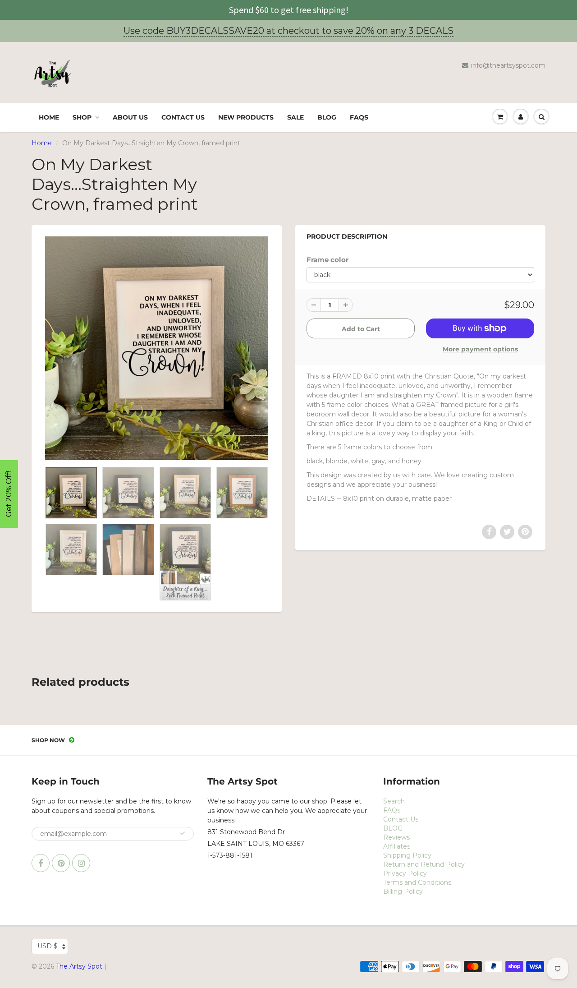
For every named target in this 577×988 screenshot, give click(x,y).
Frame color (327, 259)
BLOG (326, 117)
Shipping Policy (407, 855)
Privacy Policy (405, 873)
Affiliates (396, 846)
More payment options (480, 349)
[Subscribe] (182, 833)
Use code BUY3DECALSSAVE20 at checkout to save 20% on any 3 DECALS (288, 30)
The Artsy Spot (79, 966)
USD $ (47, 946)
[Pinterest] (61, 863)
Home (49, 117)
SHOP (82, 117)
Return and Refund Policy (424, 864)
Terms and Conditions (417, 882)
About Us (130, 117)
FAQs (359, 117)
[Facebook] (41, 863)
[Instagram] (81, 863)
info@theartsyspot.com (508, 65)
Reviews (396, 837)
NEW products (246, 117)
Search (394, 801)
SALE (295, 117)
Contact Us (183, 117)
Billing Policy (403, 891)
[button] (9, 494)
